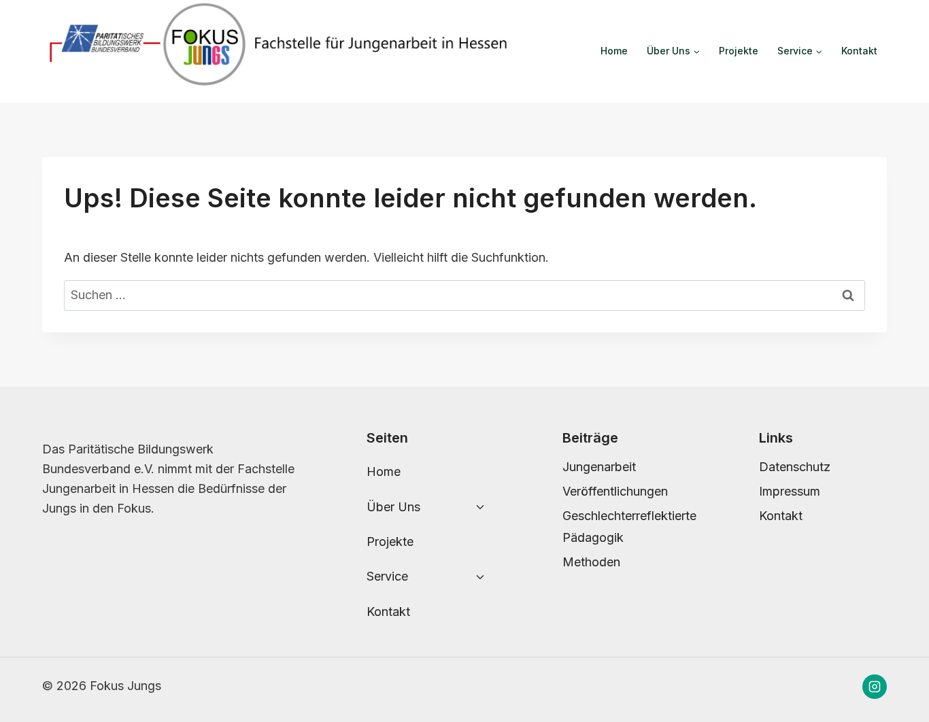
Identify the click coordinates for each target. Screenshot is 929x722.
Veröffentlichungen (615, 491)
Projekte (738, 50)
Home (614, 50)
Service (387, 576)
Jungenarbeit (599, 467)
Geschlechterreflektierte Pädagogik (626, 527)
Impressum (789, 491)
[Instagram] (874, 686)
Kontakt (859, 50)
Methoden (591, 562)
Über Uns (393, 507)
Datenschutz (794, 467)
